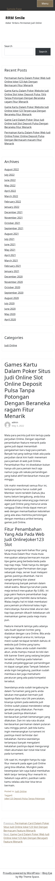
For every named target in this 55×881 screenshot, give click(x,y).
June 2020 (10, 308)
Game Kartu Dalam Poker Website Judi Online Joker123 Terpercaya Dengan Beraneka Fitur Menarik (26, 110)
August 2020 (11, 298)
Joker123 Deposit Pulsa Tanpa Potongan (24, 798)
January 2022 (11, 207)
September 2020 (13, 292)
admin (15, 422)
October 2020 (12, 287)
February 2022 (12, 201)
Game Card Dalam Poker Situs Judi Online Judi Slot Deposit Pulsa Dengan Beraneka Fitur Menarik (26, 123)
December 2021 (13, 212)
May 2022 (9, 185)
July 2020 (9, 303)
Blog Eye (47, 873)
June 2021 (10, 244)
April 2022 (10, 191)
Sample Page (14, 9)
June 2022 (10, 180)
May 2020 (9, 314)
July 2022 (9, 174)
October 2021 (12, 223)
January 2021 (11, 271)
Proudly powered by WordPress (21, 873)
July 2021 (9, 239)
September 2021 (13, 228)
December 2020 (13, 276)
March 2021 (11, 260)
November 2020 (13, 282)
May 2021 (9, 249)
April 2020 (10, 319)
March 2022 (11, 196)
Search (8, 46)
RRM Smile (15, 18)
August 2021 (11, 233)
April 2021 (10, 255)
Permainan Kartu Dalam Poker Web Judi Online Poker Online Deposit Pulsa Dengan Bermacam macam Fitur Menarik (27, 138)
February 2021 (12, 266)
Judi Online (10, 345)
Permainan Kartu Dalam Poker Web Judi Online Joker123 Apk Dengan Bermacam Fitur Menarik (27, 81)
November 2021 (13, 217)
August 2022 (11, 169)
